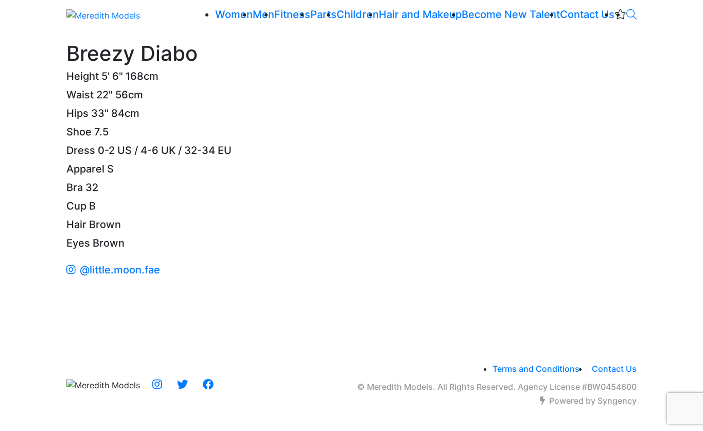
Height (82, 76)
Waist (80, 95)
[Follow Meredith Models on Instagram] (157, 385)
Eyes (78, 243)
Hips (77, 113)
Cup (76, 206)
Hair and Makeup (420, 14)
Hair (76, 224)
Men (263, 14)
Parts (323, 14)
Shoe (79, 132)
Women (234, 14)
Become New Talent (511, 14)
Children (358, 14)
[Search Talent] (631, 14)
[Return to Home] (103, 15)
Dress (80, 150)
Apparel (85, 169)
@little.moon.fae (120, 270)
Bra (74, 187)
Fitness (292, 14)
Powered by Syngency (593, 400)
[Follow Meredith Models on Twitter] (182, 385)
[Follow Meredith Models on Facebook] (208, 385)
